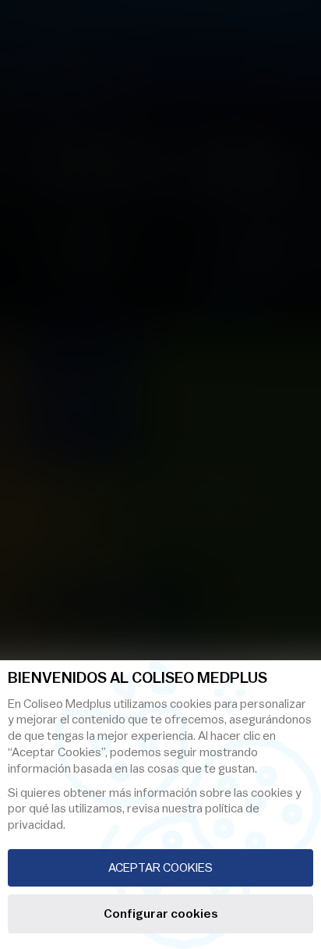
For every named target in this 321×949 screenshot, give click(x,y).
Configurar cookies (161, 914)
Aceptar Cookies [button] (160, 868)
